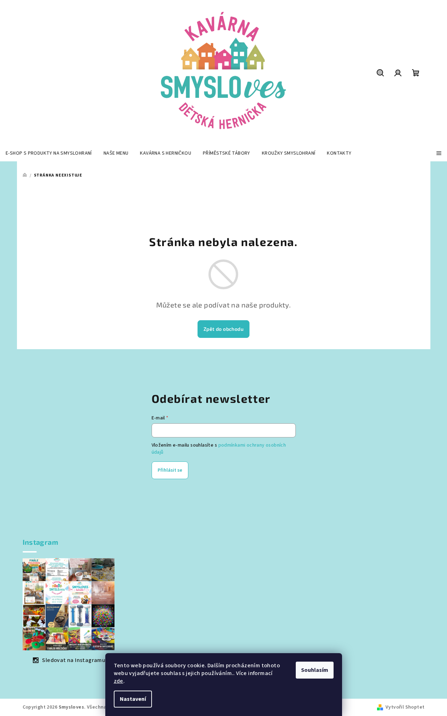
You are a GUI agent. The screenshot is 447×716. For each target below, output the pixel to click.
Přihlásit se (170, 470)
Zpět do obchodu (223, 329)
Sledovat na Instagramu (73, 660)
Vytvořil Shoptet (405, 707)
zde (118, 681)
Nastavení (133, 699)
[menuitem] (49, 153)
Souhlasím (314, 670)
